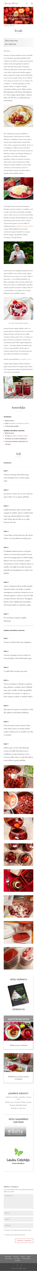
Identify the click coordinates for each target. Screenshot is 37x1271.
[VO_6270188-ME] (18, 918)
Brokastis (6, 26)
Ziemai (12, 26)
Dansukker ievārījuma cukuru (24, 226)
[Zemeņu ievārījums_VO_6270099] (18, 788)
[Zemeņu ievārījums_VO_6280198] (18, 969)
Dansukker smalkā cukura (18, 436)
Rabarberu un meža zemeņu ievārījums (18, 1077)
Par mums (17, 1259)
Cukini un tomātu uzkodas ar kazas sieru (18, 1098)
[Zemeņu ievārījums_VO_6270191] (18, 943)
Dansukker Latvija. (26, 359)
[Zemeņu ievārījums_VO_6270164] (18, 866)
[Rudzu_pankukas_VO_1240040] (18, 892)
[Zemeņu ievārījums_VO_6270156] (18, 840)
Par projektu (8, 1259)
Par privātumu (26, 1259)
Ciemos (23, 1256)
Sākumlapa (8, 1256)
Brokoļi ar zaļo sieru (18, 1108)
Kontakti (17, 1261)
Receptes (16, 1256)
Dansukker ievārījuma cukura (18, 423)
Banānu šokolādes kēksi (18, 1105)
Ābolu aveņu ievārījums (18, 1045)
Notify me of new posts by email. (15, 1235)
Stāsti (28, 1256)
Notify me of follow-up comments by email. (18, 1230)
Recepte (18, 21)
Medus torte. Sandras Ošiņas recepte (18, 1102)
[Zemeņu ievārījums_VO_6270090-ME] (18, 814)
